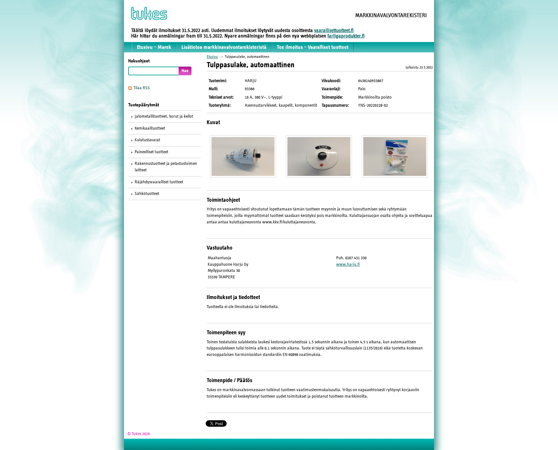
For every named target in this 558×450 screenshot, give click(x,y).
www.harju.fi (348, 264)
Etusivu (212, 57)
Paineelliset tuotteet (151, 152)
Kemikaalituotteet (150, 128)
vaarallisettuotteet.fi (334, 30)
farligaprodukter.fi (346, 35)
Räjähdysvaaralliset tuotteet (159, 182)
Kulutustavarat (147, 140)
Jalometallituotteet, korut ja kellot (164, 116)
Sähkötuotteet (147, 193)
